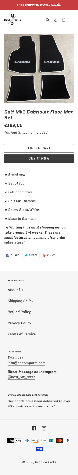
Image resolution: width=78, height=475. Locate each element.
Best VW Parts (45, 462)
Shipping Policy (20, 301)
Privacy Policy (19, 323)
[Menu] (72, 19)
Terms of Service (22, 334)
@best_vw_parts (21, 376)
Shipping (25, 132)
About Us (15, 289)
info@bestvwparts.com (26, 362)
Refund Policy (19, 312)
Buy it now (39, 158)
